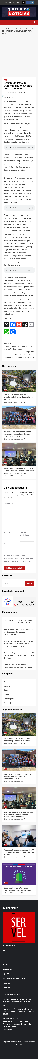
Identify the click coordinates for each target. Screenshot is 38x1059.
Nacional (7, 686)
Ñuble (6, 690)
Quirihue (8, 92)
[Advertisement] (19, 56)
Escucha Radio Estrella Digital (14, 978)
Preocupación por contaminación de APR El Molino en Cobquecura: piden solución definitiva (19, 655)
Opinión (7, 694)
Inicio (5, 950)
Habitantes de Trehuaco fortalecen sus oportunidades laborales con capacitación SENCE (17, 434)
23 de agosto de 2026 (17, 892)
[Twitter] (23, 2)
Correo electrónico (25, 533)
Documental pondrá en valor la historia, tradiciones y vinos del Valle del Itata (18, 397)
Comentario (9, 503)
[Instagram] (32, 2)
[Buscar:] (14, 583)
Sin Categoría (9, 699)
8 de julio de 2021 (18, 92)
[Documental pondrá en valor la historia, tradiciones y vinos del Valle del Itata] (19, 381)
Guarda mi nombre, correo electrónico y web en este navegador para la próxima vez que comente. (18, 558)
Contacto (6, 988)
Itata (5, 80)
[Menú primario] (3, 22)
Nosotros (6, 983)
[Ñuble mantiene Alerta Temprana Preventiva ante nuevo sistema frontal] (19, 874)
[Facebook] (28, 2)
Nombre (7, 532)
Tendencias (8, 703)
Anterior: (18, 346)
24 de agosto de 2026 (17, 402)
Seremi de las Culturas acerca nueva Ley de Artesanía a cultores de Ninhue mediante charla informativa (19, 471)
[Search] (34, 22)
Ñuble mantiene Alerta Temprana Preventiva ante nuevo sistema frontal (18, 666)
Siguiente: (19, 354)
